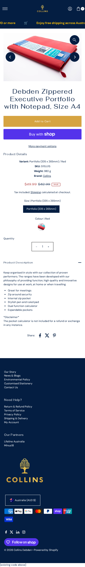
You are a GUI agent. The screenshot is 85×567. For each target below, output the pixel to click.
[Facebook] (6, 532)
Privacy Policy (12, 414)
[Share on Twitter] (47, 335)
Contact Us (11, 387)
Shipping (36, 192)
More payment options (42, 146)
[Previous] (10, 57)
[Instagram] (23, 532)
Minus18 (9, 445)
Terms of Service (14, 410)
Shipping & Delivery (16, 418)
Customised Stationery (18, 383)
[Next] (74, 57)
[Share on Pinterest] (54, 335)
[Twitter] (11, 532)
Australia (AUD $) (25, 500)
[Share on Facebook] (40, 335)
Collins (47, 176)
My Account (11, 422)
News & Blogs (12, 375)
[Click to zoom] (74, 40)
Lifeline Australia (14, 441)
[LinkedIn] (17, 532)
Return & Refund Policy (18, 406)
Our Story (10, 372)
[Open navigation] (5, 8)
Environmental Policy (17, 379)
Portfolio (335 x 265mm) (41, 209)
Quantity (8, 238)
